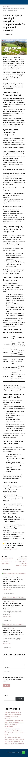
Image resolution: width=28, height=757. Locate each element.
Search (6, 695)
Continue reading (7, 589)
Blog (8, 6)
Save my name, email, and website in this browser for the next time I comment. (14, 679)
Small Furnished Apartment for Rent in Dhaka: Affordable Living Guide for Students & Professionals (13, 606)
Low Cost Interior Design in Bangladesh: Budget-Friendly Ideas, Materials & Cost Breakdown (13, 580)
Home (4, 6)
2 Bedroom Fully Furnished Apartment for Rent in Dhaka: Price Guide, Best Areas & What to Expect (13, 633)
